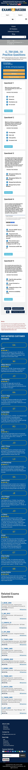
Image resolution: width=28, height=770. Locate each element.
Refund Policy (6, 729)
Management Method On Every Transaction (13, 174)
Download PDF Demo (18, 308)
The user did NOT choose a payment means (14, 230)
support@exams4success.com (9, 329)
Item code (11, 135)
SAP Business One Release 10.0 (14, 42)
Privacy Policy (6, 744)
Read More (7, 308)
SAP (13, 41)
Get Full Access (14, 70)
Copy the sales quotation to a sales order (13, 280)
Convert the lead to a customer (12, 284)
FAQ (4, 739)
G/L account (12, 104)
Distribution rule (13, 102)
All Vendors (13, 29)
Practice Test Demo (14, 77)
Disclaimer (5, 741)
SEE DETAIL (4, 609)
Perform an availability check (13, 292)
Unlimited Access (13, 31)
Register (20, 15)
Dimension (11, 99)
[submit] (24, 37)
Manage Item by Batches (15, 182)
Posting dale (12, 132)
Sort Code (11, 96)
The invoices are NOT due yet (14, 247)
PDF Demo (14, 73)
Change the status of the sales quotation (13, 288)
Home (13, 26)
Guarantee (5, 727)
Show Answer (8, 110)
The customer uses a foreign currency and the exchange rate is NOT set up (13, 242)
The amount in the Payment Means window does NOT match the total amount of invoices (14, 236)
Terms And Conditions (8, 745)
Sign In (7, 15)
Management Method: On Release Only (13, 178)
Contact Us (6, 742)
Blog (13, 34)
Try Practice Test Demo (18, 311)
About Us (5, 726)
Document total (13, 140)
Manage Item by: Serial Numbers (13, 185)
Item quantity (12, 137)
